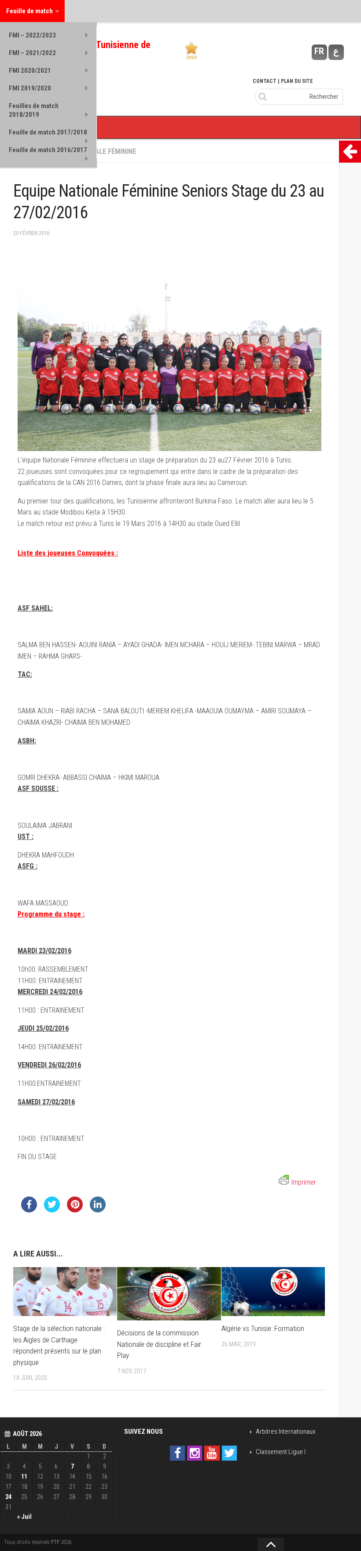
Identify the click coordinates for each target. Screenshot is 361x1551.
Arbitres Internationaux (285, 1431)
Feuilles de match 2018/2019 (34, 110)
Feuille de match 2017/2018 (48, 132)
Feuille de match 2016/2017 (48, 150)
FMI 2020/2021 (30, 71)
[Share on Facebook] (29, 1210)
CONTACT (264, 81)
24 (8, 1496)
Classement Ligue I (281, 1452)
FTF (55, 1542)
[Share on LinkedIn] (98, 1210)
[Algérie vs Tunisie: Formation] (273, 1291)
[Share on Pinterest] (75, 1210)
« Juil (24, 1516)
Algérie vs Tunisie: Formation (262, 1328)
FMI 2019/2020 (30, 88)
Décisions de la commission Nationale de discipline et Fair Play (159, 1344)
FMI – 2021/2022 (32, 53)
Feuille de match (29, 11)
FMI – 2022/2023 (32, 35)
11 (24, 1476)
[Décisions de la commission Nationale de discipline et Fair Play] (169, 1293)
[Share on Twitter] (52, 1210)
